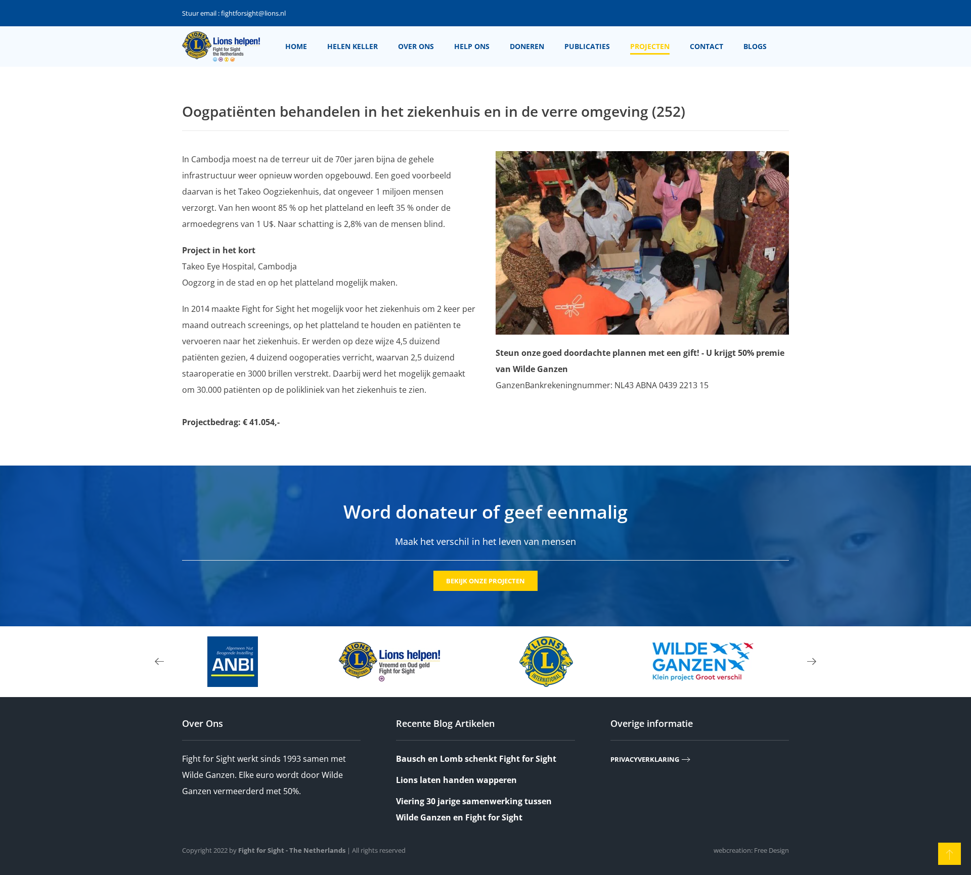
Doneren (527, 46)
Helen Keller (352, 46)
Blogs (755, 46)
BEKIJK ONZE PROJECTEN (485, 580)
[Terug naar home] (221, 46)
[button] (159, 662)
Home (296, 46)
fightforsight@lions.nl (253, 13)
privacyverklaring (644, 759)
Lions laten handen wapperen (456, 780)
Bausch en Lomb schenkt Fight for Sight (476, 758)
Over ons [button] (416, 46)
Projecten (650, 46)
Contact (706, 46)
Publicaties (587, 46)
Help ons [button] (472, 46)
